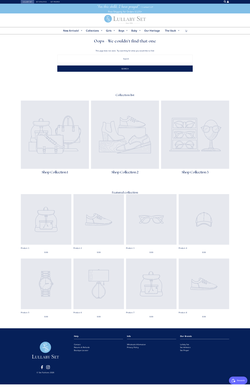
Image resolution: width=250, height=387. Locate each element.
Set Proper (55, 2)
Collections (92, 30)
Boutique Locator (81, 350)
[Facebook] (42, 367)
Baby (134, 30)
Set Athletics (41, 2)
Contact (77, 344)
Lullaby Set (27, 2)
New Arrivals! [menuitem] (71, 30)
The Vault (170, 30)
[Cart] (186, 30)
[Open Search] (224, 1)
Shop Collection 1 (55, 172)
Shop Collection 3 (195, 172)
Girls (109, 30)
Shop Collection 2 (125, 172)
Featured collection (125, 192)
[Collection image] (55, 135)
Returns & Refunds (82, 347)
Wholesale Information (136, 344)
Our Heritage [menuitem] (152, 30)
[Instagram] (48, 367)
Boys (121, 30)
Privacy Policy (133, 347)
